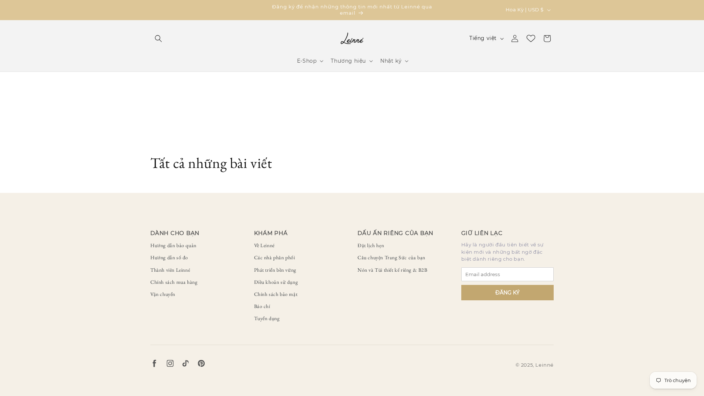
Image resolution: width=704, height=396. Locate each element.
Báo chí (262, 306)
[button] (158, 38)
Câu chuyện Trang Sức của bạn (391, 257)
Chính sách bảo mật (276, 294)
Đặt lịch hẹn (371, 245)
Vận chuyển (162, 294)
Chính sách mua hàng (173, 282)
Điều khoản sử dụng (276, 282)
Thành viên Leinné (170, 270)
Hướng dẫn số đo (169, 257)
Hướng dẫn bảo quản (173, 245)
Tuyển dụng (267, 318)
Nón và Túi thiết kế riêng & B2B (393, 270)
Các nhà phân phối (274, 257)
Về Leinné (264, 245)
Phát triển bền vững (275, 270)
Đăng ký (507, 292)
